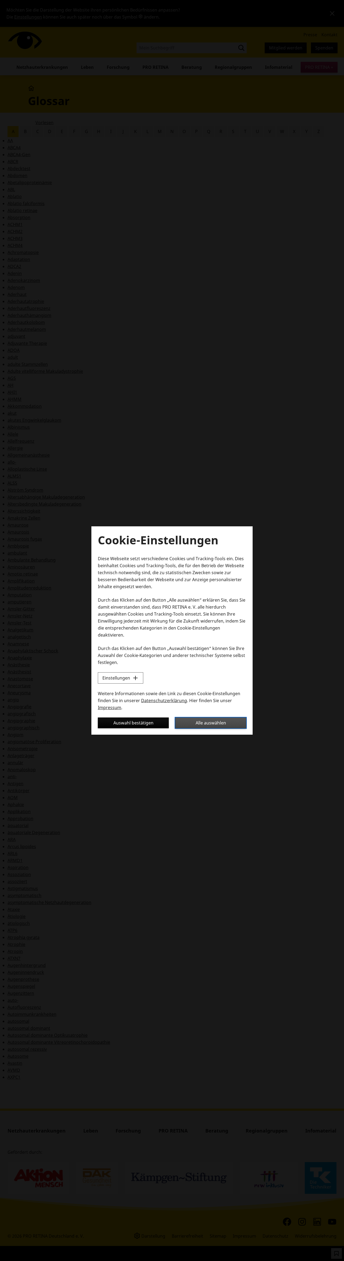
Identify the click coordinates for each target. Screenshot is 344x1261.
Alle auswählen (211, 723)
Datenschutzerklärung (164, 700)
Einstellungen (116, 678)
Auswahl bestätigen (133, 723)
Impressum (109, 707)
